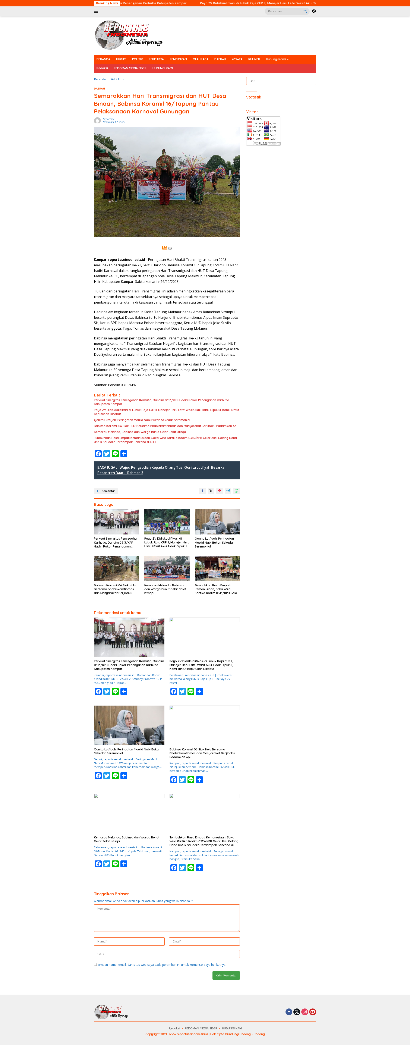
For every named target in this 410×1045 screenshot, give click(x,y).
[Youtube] (312, 1012)
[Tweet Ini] (211, 491)
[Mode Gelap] (314, 11)
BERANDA (103, 59)
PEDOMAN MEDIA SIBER (130, 68)
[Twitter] (296, 1012)
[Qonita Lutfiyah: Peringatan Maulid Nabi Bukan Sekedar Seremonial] (217, 521)
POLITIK (137, 59)
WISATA (237, 59)
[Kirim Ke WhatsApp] (236, 491)
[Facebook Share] (202, 491)
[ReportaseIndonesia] (132, 35)
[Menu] (97, 11)
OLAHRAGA (200, 59)
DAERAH (220, 59)
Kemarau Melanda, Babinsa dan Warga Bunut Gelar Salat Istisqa (140, 432)
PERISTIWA (156, 59)
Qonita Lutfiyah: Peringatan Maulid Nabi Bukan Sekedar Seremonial (142, 420)
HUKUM (121, 59)
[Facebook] (289, 1012)
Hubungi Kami (276, 59)
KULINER (254, 59)
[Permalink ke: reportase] (97, 120)
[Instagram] (304, 1012)
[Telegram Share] (228, 491)
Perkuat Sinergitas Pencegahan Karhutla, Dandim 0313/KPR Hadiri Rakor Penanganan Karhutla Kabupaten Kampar (161, 402)
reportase (108, 119)
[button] (305, 11)
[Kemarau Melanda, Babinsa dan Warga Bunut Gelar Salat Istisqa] (167, 568)
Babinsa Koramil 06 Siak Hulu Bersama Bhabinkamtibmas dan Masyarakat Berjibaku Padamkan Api (165, 426)
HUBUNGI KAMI (162, 68)
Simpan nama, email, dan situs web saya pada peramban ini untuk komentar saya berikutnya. (162, 965)
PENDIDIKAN (178, 59)
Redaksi (102, 68)
